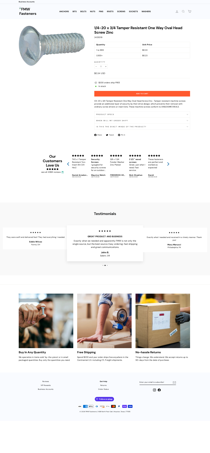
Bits (75, 11)
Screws (121, 11)
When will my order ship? (112, 121)
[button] (68, 164)
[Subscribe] (174, 382)
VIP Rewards (46, 385)
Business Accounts (27, 2)
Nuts (92, 11)
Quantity (99, 62)
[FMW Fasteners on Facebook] (159, 390)
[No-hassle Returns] (163, 321)
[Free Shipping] (104, 321)
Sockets (133, 11)
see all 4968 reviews (51, 172)
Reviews (45, 381)
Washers (146, 11)
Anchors (64, 11)
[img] (52, 169)
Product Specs (105, 114)
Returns (103, 385)
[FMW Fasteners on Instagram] (154, 390)
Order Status (103, 389)
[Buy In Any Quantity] (46, 321)
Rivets (110, 11)
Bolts (83, 11)
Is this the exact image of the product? (121, 127)
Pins (101, 11)
